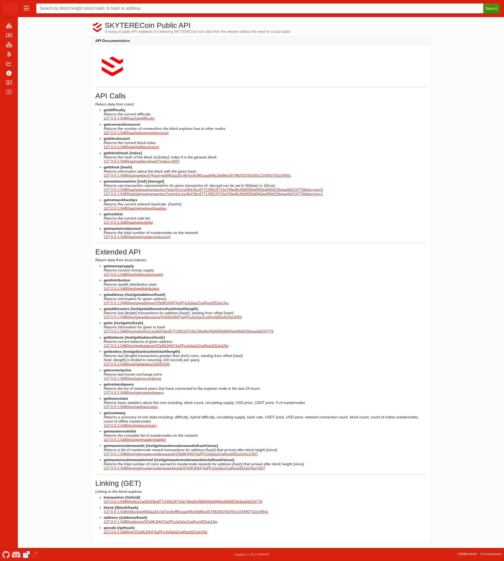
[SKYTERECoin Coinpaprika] (36, 554)
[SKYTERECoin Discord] (16, 554)
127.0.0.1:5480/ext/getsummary (130, 425)
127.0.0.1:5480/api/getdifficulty (129, 118)
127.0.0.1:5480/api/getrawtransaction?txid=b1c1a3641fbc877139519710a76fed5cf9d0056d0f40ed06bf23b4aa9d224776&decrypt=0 (213, 190)
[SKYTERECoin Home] (11, 8)
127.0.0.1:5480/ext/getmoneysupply (133, 274)
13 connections (491, 553)
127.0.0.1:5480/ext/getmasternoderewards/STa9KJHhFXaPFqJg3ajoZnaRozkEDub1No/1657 (181, 454)
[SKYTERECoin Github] (6, 554)
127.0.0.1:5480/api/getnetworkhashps (135, 208)
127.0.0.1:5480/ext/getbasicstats (131, 407)
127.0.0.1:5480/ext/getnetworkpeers (134, 393)
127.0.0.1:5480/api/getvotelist (128, 222)
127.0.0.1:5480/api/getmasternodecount (137, 237)
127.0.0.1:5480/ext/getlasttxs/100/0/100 (137, 364)
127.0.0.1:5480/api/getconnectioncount (136, 133)
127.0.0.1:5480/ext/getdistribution (131, 288)
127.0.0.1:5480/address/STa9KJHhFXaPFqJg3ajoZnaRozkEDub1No (160, 522)
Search (491, 8)
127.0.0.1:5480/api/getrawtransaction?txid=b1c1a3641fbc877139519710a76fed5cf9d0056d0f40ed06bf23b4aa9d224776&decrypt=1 (213, 194)
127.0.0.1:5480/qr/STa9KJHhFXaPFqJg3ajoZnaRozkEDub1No (155, 532)
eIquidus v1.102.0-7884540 (251, 554)
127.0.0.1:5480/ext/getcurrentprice (132, 378)
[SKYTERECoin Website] (26, 554)
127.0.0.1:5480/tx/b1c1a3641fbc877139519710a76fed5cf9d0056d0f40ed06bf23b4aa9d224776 (183, 501)
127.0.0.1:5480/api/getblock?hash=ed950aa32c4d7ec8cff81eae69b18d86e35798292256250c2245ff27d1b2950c (197, 175)
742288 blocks (467, 553)
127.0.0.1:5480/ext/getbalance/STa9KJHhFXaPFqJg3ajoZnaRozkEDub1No (166, 346)
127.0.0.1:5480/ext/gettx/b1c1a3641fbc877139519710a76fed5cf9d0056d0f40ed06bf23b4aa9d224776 (189, 331)
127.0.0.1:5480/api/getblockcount (131, 147)
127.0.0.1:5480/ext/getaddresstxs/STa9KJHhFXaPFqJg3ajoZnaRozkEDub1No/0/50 (173, 317)
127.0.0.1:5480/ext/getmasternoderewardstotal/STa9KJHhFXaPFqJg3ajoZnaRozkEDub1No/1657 (184, 468)
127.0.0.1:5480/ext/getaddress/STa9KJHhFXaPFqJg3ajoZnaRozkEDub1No (166, 303)
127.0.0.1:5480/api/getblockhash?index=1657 (142, 161)
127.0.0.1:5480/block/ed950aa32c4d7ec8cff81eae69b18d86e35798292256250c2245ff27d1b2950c (186, 512)
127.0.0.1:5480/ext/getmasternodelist (135, 439)
